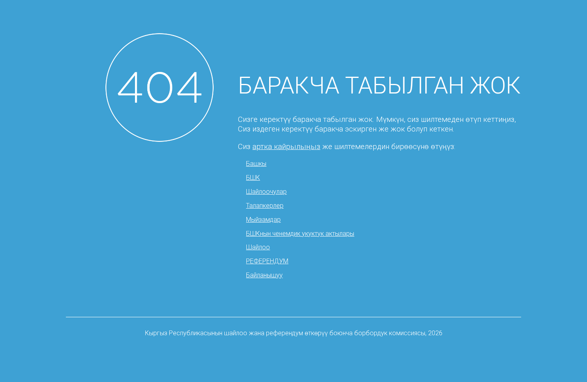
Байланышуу (264, 275)
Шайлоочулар (266, 191)
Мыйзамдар (263, 219)
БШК (253, 177)
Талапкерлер (265, 205)
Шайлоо (258, 247)
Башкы (256, 163)
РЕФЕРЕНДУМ (267, 261)
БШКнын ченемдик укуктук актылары (300, 233)
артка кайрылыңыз (286, 146)
